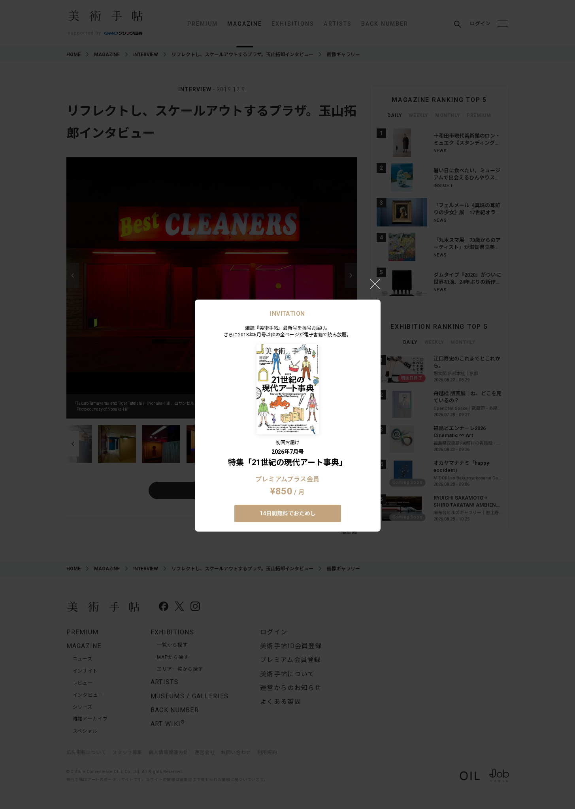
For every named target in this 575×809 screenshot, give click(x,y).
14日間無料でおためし (288, 513)
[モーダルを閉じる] (375, 283)
